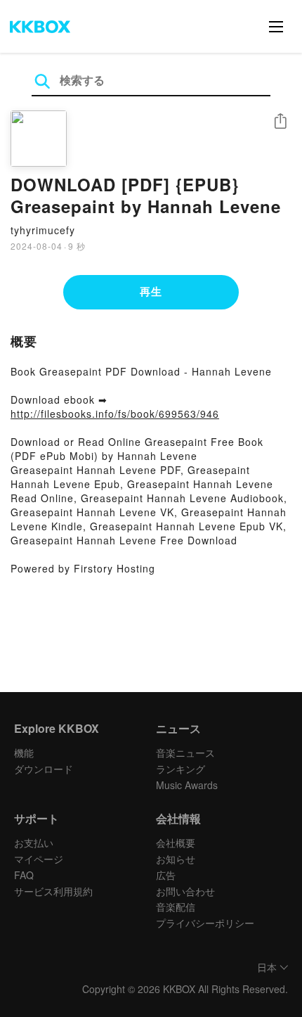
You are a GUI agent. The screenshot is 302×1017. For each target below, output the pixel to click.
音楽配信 (175, 907)
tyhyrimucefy (43, 230)
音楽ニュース (185, 753)
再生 (151, 291)
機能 (24, 753)
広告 (166, 875)
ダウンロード (43, 769)
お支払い (33, 843)
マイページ (38, 859)
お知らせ (175, 859)
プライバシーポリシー (205, 923)
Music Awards (187, 785)
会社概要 (175, 843)
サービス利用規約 (53, 891)
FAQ (24, 875)
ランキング (180, 769)
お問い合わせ (185, 891)
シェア (280, 121)
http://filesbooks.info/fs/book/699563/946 (115, 414)
